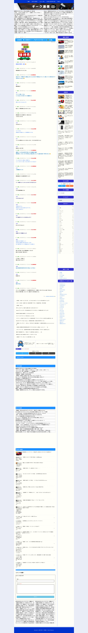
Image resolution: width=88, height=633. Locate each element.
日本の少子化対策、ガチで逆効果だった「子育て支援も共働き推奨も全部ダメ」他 (59, 18)
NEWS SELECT (61, 291)
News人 (61, 292)
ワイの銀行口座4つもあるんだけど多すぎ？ (25, 614)
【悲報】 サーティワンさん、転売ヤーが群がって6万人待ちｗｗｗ (28, 24)
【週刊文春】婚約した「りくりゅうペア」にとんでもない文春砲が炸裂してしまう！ (45, 618)
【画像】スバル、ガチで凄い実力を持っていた (25, 615)
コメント (19, 583)
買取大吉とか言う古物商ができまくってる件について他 (26, 334)
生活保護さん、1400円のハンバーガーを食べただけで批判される (25, 617)
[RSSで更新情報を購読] (69, 186)
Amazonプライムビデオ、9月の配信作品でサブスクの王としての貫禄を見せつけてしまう (32, 310)
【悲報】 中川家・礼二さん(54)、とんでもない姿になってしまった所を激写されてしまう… (33, 300)
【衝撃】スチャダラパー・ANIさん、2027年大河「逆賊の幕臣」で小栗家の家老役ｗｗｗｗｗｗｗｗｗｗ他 (35, 324)
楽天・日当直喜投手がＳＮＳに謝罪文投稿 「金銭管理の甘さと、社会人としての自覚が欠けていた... (29, 18)
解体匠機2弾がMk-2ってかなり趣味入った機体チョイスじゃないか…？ (30, 379)
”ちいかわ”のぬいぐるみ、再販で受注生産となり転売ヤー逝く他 (58, 32)
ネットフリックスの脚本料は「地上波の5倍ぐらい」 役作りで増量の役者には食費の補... (25, 622)
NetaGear (61, 288)
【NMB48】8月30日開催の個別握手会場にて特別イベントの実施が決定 (45, 608)
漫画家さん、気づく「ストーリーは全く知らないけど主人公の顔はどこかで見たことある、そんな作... (59, 25)
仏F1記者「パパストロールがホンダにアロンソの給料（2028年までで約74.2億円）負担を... (59, 24)
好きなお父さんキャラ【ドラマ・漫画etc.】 (25, 601)
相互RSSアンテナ (62, 320)
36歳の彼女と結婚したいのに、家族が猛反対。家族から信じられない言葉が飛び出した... (25, 605)
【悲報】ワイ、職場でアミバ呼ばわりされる (25, 611)
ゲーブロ (61, 273)
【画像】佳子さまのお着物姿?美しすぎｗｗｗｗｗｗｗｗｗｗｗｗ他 (58, 19)
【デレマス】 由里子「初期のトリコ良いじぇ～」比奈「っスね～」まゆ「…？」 (32, 369)
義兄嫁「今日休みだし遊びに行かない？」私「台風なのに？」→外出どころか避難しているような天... (29, 28)
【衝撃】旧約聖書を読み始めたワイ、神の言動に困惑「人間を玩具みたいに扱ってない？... (45, 607)
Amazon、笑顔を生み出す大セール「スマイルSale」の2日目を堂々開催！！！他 (59, 11)
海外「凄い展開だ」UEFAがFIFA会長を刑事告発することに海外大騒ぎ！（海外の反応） (29, 19)
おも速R (61, 272)
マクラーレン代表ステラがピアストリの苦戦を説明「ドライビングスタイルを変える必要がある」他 (34, 318)
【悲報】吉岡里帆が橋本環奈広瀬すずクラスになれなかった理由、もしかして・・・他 (32, 327)
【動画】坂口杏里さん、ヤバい (42, 621)
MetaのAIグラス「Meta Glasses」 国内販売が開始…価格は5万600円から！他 (30, 320)
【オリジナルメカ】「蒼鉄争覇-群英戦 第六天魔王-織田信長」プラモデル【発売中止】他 (32, 329)
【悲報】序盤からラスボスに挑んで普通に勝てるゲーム (45, 622)
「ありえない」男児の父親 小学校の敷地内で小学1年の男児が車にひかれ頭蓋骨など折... (45, 612)
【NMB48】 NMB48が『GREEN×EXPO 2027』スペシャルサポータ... (29, 375)
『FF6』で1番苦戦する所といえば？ (23, 618)
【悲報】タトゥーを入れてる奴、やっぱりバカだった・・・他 (57, 31)
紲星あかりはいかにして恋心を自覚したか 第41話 (24, 11)
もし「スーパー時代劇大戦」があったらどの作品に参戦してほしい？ (30, 417)
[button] (35, 353)
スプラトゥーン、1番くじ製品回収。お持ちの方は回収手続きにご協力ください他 (59, 26)
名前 (17, 579)
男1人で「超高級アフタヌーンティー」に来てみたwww (25, 608)
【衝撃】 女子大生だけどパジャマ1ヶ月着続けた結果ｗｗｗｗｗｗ (29, 427)
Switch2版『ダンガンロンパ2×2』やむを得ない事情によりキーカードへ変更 (31, 411)
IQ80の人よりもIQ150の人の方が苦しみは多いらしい (26, 426)
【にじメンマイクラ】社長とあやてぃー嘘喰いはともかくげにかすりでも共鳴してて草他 (59, 21)
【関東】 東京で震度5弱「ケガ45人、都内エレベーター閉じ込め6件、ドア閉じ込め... (33, 430)
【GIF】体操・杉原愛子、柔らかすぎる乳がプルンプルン (45, 614)
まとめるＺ (61, 317)
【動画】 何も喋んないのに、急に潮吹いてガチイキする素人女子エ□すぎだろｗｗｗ (29, 31)
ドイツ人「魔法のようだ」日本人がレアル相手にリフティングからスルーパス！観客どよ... (35, 384)
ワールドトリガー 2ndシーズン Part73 (24, 421)
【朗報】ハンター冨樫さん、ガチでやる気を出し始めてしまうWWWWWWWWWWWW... (25, 604)
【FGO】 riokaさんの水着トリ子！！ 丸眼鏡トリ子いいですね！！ (28, 12)
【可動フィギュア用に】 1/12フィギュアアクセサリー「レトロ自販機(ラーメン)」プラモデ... (29, 21)
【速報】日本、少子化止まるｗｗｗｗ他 (52, 15)
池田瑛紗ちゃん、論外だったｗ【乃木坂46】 (25, 372)
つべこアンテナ (62, 307)
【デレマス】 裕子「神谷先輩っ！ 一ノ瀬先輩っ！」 (27, 371)
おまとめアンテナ (62, 298)
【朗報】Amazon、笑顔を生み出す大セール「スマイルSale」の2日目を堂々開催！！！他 (59, 22)
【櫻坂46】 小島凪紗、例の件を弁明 (23, 374)
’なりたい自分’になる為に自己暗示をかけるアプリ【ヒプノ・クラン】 (31, 413)
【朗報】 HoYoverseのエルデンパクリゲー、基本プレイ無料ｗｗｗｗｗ (30, 410)
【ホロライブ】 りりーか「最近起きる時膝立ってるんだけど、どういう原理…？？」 (33, 382)
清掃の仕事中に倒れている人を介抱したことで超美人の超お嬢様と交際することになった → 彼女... (59, 12)
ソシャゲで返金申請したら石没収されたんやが (25, 416)
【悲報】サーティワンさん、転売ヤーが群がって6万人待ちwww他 (57, 29)
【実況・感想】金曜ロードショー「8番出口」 (45, 615)
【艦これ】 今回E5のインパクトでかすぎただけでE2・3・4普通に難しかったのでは (29, 15)
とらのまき (61, 276)
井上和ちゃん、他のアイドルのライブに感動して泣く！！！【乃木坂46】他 (59, 28)
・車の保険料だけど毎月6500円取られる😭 (50, 296)
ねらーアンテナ (62, 310)
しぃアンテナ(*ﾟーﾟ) (63, 304)
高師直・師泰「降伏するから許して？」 (24, 607)
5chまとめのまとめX (62, 285)
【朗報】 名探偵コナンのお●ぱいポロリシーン (24, 16)
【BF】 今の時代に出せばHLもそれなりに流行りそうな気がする (29, 414)
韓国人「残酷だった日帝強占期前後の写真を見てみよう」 (28, 388)
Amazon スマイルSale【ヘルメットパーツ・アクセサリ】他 (56, 16)
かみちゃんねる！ (62, 301)
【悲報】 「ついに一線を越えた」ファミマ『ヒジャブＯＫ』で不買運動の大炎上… (33, 424)
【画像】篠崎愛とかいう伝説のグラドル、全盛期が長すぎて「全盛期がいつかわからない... (25, 602)
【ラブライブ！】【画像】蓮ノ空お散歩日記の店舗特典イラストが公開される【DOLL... (25, 621)
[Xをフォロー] (62, 186)
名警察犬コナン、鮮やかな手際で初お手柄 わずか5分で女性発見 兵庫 (45, 611)
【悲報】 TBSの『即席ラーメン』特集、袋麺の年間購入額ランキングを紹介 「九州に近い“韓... (29, 29)
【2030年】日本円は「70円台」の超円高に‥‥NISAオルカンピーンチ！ (45, 605)
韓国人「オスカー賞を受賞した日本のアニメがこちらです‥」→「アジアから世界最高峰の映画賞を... (29, 25)
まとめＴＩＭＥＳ (62, 313)
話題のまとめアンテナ (63, 323)
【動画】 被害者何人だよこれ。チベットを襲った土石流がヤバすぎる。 (30, 389)
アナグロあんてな (62, 295)
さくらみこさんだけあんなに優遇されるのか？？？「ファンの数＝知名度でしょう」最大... (35, 381)
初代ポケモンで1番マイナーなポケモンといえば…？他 (55, 14)
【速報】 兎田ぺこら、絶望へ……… (21, 32)
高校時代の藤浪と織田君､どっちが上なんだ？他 (25, 313)
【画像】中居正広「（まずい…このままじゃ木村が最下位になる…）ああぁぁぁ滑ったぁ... (25, 612)
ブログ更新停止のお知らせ (19, 14)
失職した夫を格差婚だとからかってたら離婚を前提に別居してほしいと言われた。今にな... (45, 617)
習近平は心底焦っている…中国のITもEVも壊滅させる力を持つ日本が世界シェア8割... (34, 431)
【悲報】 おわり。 (19, 305)
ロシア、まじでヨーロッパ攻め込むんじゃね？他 (25, 315)
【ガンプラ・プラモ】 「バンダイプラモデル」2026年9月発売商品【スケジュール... (33, 423)
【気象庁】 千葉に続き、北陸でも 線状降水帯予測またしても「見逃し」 (29, 22)
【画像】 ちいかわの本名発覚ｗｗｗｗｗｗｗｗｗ (24, 26)
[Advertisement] (35, 398)
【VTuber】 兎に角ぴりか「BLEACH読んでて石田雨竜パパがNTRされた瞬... (31, 385)
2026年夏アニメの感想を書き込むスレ (23, 378)
